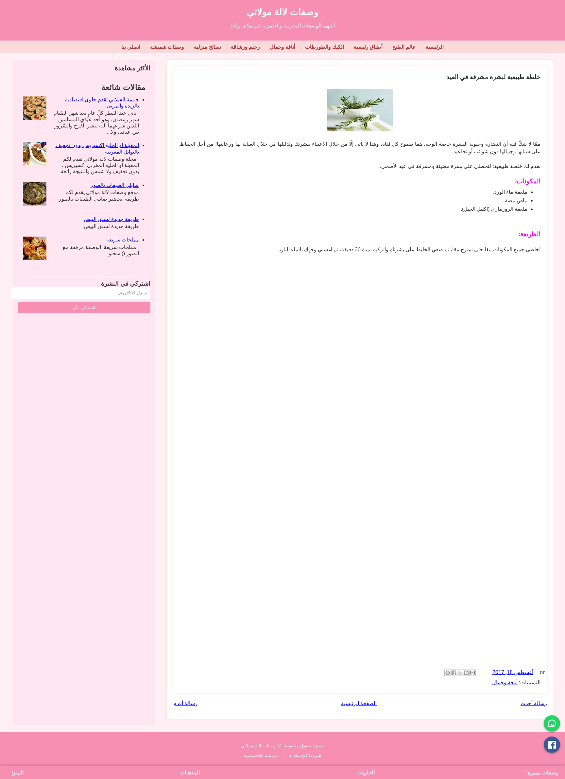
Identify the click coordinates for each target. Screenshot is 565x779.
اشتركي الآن (84, 307)
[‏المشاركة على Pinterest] (447, 673)
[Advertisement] (344, 343)
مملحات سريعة (122, 239)
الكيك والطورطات (324, 47)
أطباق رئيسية (368, 47)
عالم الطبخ (404, 47)
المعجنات (190, 772)
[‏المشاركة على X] (460, 673)
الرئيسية (435, 47)
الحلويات (365, 772)
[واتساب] (552, 723)
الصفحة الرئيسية (359, 703)
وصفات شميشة (167, 47)
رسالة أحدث (534, 703)
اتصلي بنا (130, 47)
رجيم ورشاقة (245, 47)
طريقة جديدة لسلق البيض (111, 219)
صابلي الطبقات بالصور (115, 185)
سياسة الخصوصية (261, 755)
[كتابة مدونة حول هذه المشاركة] (466, 673)
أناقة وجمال (282, 47)
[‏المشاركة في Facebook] (454, 673)
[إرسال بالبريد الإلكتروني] (472, 673)
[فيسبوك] (552, 745)
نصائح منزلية (207, 47)
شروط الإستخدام (304, 755)
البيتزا (17, 772)
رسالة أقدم (185, 703)
